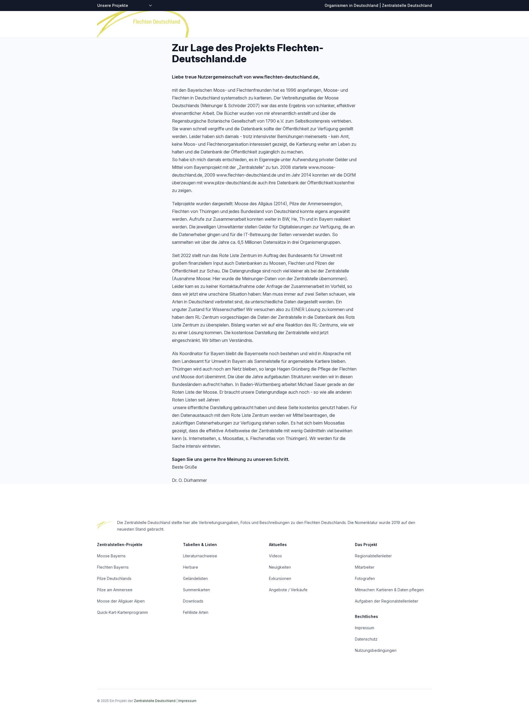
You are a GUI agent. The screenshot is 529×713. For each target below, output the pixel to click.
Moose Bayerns (111, 555)
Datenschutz (366, 639)
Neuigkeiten (280, 567)
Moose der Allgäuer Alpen (121, 601)
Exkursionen (280, 578)
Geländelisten (195, 578)
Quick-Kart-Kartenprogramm (122, 612)
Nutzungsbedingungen (375, 650)
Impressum (364, 627)
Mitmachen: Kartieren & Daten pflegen (389, 589)
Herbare (190, 567)
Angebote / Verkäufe (288, 589)
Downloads (193, 601)
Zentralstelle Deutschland (155, 701)
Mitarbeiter (364, 567)
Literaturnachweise (200, 555)
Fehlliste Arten (195, 612)
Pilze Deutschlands (114, 578)
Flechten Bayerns (113, 567)
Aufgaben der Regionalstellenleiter (386, 601)
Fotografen (365, 578)
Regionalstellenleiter (373, 555)
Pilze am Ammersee (115, 589)
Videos (275, 555)
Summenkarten (196, 589)
